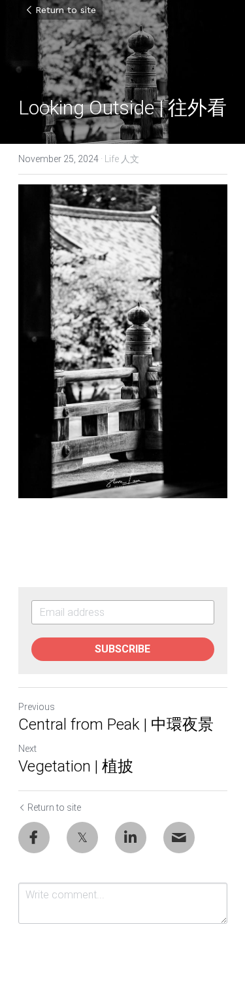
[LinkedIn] (130, 837)
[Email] (179, 837)
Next (27, 748)
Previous (36, 707)
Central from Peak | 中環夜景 (116, 724)
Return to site (65, 10)
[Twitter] (82, 837)
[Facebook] (34, 837)
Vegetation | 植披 (75, 766)
